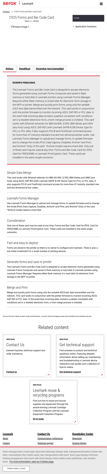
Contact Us (43, 434)
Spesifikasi (24, 68)
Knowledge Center (82, 434)
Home (35, 4)
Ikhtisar (9, 68)
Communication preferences (50, 438)
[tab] (9, 68)
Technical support (45, 443)
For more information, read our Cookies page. (32, 461)
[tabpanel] (53, 192)
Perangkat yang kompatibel (50, 68)
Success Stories (79, 443)
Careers (6, 443)
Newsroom (77, 438)
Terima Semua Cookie (16, 469)
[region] (53, 460)
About (5, 438)
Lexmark (8, 434)
